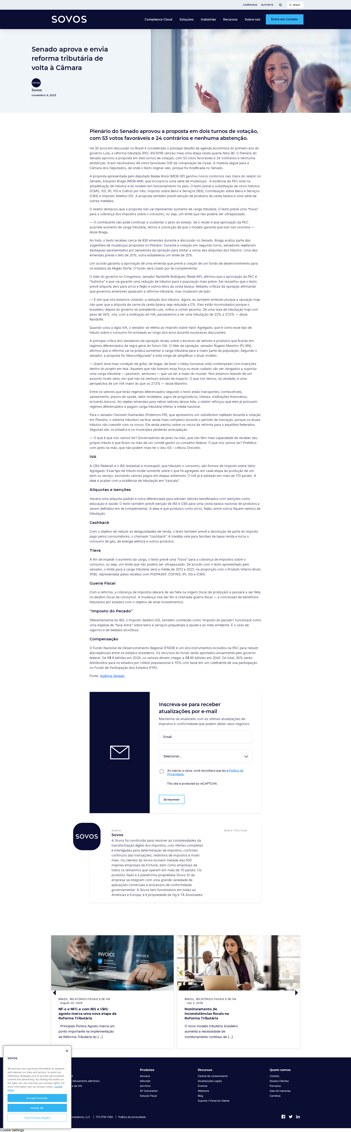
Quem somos (280, 1070)
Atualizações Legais (210, 1080)
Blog (200, 1095)
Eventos (202, 1085)
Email (160, 733)
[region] (37, 1087)
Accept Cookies (37, 1098)
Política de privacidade (132, 1116)
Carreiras (250, 4)
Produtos (147, 1070)
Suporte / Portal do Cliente (213, 1100)
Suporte (267, 4)
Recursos (205, 1070)
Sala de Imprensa (280, 1090)
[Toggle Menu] (280, 5)
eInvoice (145, 1076)
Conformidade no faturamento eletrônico (75, 1080)
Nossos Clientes (279, 1080)
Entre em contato (284, 19)
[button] (228, 838)
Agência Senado (112, 676)
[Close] (67, 1051)
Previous (81, 992)
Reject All (37, 1107)
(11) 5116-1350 (104, 1116)
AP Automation (149, 1090)
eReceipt (145, 1080)
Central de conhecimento (213, 1076)
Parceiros (275, 1085)
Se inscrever (172, 799)
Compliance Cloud (158, 19)
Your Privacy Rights (37, 1117)
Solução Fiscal (148, 1095)
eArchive (145, 1085)
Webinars (203, 1090)
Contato (274, 1076)
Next (269, 992)
